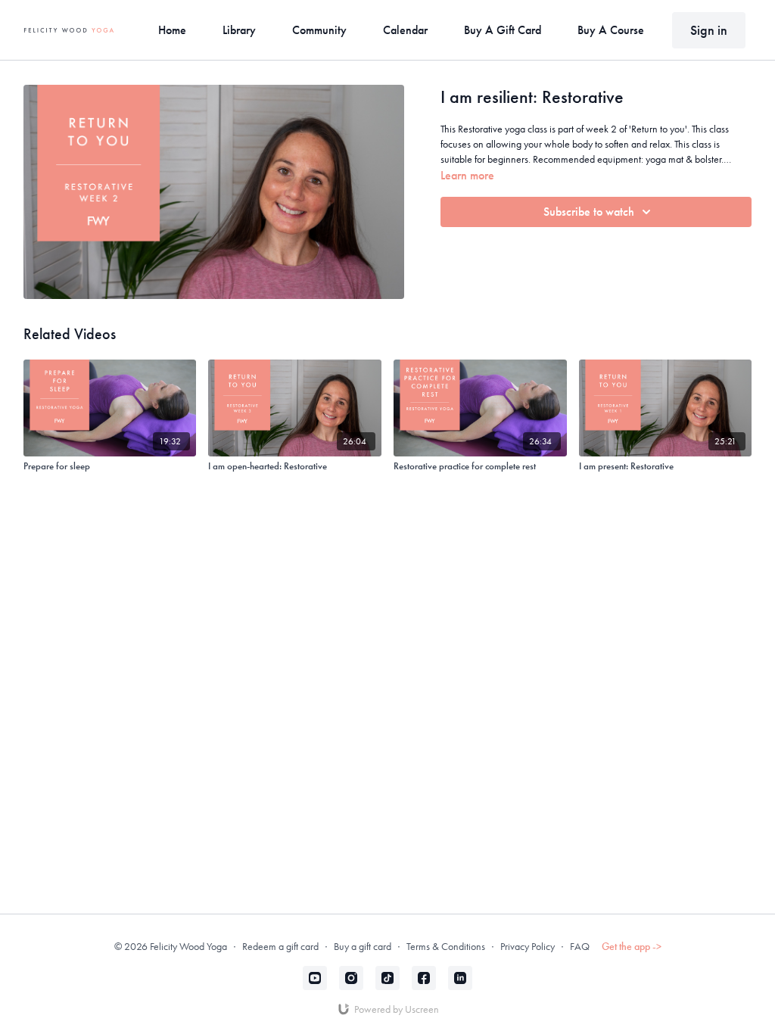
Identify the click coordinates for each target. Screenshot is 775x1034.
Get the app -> (631, 946)
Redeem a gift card (280, 946)
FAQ (580, 946)
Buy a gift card (362, 946)
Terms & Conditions (445, 946)
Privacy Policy (527, 946)
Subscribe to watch (588, 212)
